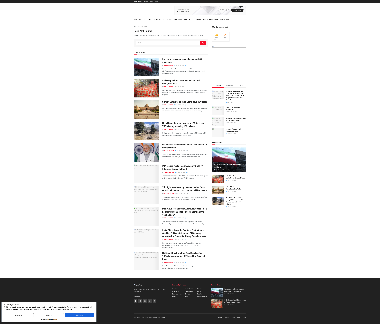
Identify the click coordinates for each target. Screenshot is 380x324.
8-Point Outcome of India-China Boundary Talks (184, 102)
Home (135, 26)
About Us (147, 20)
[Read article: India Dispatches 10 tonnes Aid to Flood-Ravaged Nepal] (146, 88)
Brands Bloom (161, 317)
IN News (198, 20)
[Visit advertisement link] (210, 10)
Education (175, 291)
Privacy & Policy (148, 1)
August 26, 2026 (180, 150)
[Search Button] (245, 19)
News (186, 296)
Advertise (140, 1)
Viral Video (178, 20)
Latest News (189, 291)
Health (174, 296)
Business (175, 289)
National (187, 294)
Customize (18, 315)
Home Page (138, 20)
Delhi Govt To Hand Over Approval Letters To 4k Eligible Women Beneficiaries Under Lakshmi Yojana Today (184, 212)
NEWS (169, 20)
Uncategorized (202, 296)
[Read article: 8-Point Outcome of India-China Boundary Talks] (146, 109)
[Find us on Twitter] (140, 301)
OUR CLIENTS (188, 20)
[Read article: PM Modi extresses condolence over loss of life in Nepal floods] (146, 152)
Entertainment (176, 294)
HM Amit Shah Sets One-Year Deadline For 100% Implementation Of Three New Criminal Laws (183, 256)
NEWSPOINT (141, 317)
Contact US (224, 20)
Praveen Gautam (169, 150)
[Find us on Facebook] (135, 301)
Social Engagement (210, 20)
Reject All (49, 315)
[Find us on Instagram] (145, 301)
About (135, 1)
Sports (199, 294)
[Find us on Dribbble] (154, 301)
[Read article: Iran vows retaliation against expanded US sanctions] (146, 67)
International (189, 289)
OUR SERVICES (159, 20)
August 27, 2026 (179, 65)
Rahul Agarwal (168, 65)
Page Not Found (142, 26)
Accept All (79, 315)
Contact (156, 1)
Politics (199, 289)
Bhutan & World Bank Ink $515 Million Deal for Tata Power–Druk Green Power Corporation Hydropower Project (235, 96)
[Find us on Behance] (150, 301)
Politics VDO (201, 291)
